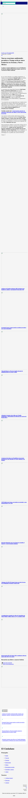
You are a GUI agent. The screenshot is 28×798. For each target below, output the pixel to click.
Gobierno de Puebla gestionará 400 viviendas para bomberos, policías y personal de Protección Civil (12, 289)
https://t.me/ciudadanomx (8, 664)
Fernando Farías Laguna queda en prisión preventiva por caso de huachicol (13, 328)
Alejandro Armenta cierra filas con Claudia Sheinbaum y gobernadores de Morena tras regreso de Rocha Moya (13, 416)
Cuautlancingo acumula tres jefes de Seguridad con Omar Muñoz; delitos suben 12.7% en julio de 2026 (13, 616)
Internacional (8, 762)
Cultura (6, 771)
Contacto (7, 782)
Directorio (7, 780)
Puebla (6, 755)
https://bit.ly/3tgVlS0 (7, 662)
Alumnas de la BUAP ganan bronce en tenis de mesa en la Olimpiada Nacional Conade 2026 (13, 583)
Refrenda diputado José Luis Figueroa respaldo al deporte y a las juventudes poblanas (12, 543)
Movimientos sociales (9, 767)
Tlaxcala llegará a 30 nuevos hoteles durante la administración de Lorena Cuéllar (12, 371)
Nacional (7, 760)
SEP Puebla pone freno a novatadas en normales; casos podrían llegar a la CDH (14, 503)
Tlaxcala (7, 758)
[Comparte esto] (1, 55)
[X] (1, 3)
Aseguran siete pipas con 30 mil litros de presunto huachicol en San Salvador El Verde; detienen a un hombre (13, 459)
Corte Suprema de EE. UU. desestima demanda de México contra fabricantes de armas (13, 112)
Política (6, 765)
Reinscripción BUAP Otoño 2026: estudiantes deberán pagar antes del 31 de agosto (13, 656)
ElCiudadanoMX (10, 52)
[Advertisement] (14, 194)
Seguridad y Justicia (9, 769)
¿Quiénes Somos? (9, 778)
